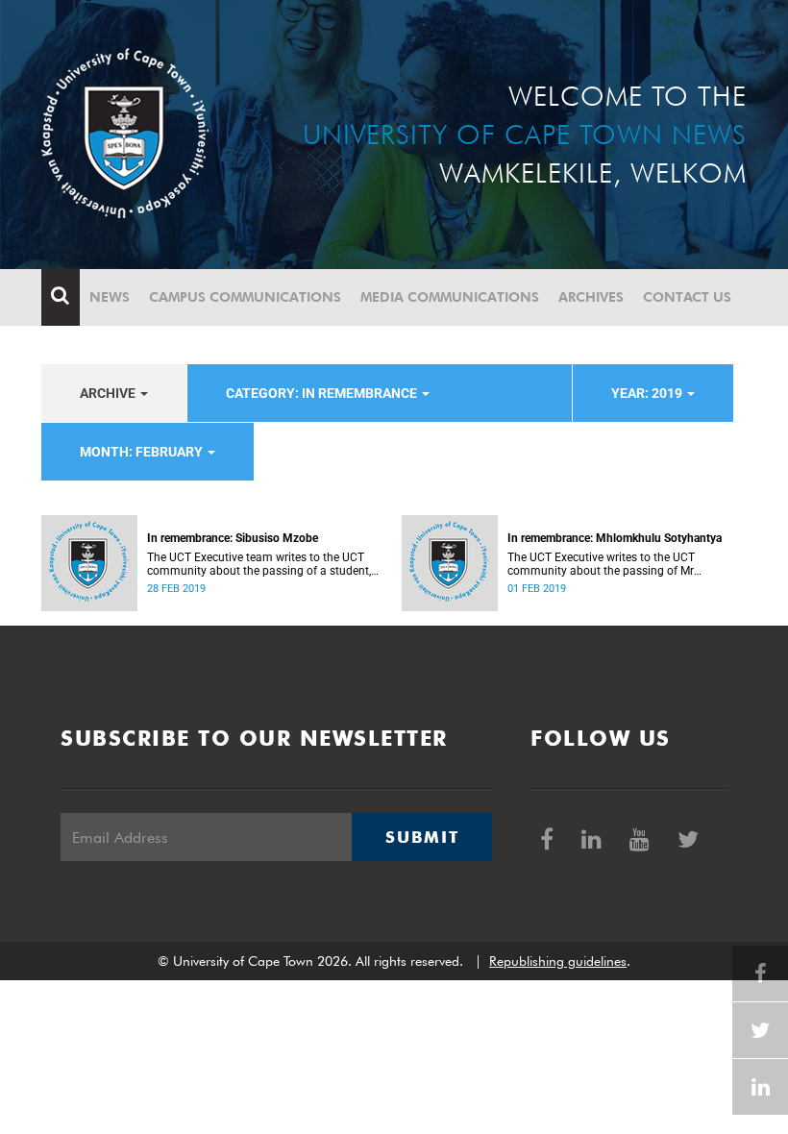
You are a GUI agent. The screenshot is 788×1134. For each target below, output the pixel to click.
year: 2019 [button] (648, 393)
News (109, 297)
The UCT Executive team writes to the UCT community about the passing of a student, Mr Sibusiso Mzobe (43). (259, 564)
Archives (591, 297)
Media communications (449, 297)
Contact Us (687, 297)
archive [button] (109, 393)
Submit (421, 837)
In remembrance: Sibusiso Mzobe (232, 538)
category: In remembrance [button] (323, 393)
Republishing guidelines (558, 961)
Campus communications (245, 297)
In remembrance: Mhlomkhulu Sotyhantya (614, 538)
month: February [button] (143, 451)
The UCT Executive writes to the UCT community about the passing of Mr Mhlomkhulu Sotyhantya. (601, 564)
